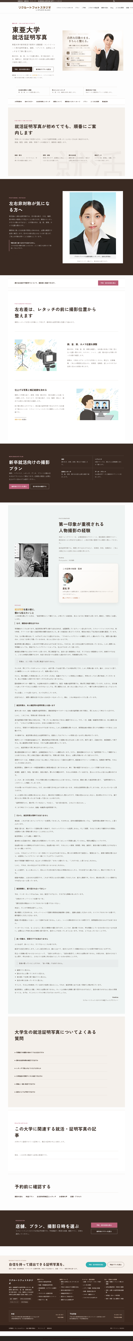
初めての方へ (29, 101)
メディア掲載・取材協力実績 (91, 1288)
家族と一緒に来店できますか (25, 1084)
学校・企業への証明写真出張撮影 (115, 1291)
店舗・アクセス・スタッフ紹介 (92, 1282)
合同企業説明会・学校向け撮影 (115, 1287)
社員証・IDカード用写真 (113, 1295)
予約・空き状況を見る (22, 69)
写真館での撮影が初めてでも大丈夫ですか (30, 1052)
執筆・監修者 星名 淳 (89, 1291)
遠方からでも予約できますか (25, 1092)
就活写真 (19, 609)
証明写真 (34, 75)
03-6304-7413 (118, 1314)
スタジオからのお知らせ (90, 1297)
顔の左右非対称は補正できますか (27, 1060)
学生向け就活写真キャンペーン (47, 1296)
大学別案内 (18, 101)
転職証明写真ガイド (66, 1293)
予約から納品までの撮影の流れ (70, 1287)
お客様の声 (63, 1196)
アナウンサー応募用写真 (45, 1293)
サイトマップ (41, 1328)
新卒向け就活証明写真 (45, 1282)
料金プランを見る (116, 1265)
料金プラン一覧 (43, 1300)
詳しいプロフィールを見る (71, 598)
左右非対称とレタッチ (43, 101)
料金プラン (30, 1196)
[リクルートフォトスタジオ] (35, 8)
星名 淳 (66, 588)
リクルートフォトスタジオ (21, 1282)
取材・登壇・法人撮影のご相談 (115, 1299)
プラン (85, 101)
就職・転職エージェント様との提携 (115, 1283)
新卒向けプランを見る (43, 69)
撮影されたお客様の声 (67, 1300)
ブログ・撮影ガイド (89, 1294)
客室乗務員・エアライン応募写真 (47, 1289)
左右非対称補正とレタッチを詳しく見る (22, 254)
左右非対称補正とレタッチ (46, 1196)
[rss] (114, 1)
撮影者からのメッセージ (72, 101)
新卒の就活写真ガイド (67, 1290)
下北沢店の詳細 (118, 1317)
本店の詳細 (60, 1317)
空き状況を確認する (40, 486)
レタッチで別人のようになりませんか (28, 1068)
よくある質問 (95, 101)
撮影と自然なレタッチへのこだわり (70, 1283)
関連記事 (105, 101)
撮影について (57, 101)
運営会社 (49, 1328)
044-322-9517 (59, 1314)
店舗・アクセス (75, 1196)
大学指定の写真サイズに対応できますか (29, 1076)
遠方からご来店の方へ (67, 1296)
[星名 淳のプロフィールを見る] (68, 578)
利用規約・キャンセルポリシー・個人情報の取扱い (22, 1328)
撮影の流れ (18, 419)
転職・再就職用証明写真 (45, 1285)
